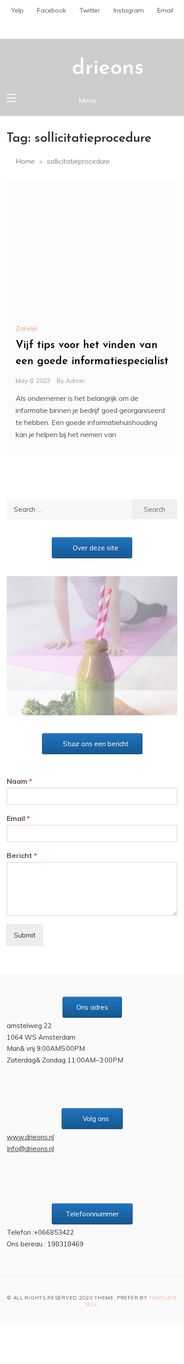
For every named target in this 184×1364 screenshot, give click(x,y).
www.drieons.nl (30, 1112)
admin (75, 381)
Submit (25, 910)
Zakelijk (27, 328)
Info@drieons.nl (30, 1123)
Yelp (17, 10)
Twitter (89, 10)
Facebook (51, 10)
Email (165, 10)
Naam (19, 756)
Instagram (128, 10)
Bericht (22, 830)
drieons (108, 68)
